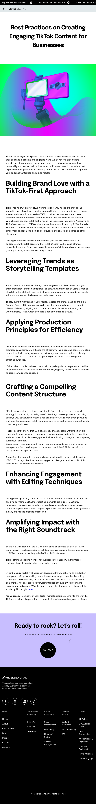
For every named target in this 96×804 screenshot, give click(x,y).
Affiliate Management (50, 743)
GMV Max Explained (83, 747)
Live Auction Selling (49, 735)
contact (48, 650)
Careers (6, 747)
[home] (14, 8)
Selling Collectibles (84, 732)
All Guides (83, 719)
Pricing (5, 738)
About (5, 724)
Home (5, 719)
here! (31, 589)
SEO (64, 734)
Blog (4, 733)
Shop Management (50, 723)
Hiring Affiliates (86, 754)
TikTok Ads (32, 722)
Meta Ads (31, 726)
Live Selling (49, 729)
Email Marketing (69, 729)
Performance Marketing (33, 713)
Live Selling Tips (86, 758)
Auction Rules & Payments (86, 740)
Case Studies (8, 728)
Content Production (66, 723)
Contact (6, 742)
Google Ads (32, 731)
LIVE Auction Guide (84, 725)
